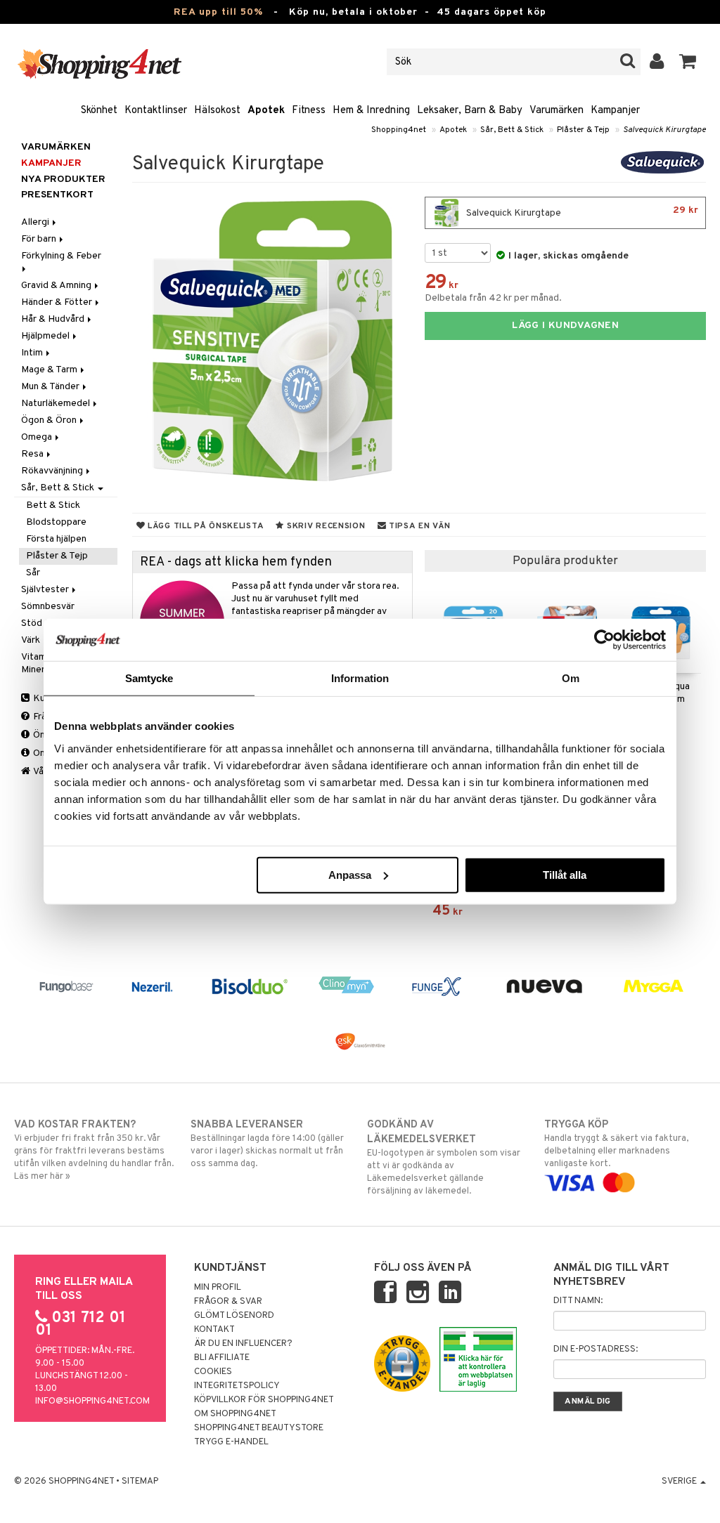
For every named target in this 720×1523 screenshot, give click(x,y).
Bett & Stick (53, 505)
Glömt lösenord (234, 1315)
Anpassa (349, 874)
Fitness (309, 110)
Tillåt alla (564, 874)
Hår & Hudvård (53, 319)
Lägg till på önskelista (204, 526)
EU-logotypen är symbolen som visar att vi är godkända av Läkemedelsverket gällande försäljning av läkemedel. (443, 1157)
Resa (33, 454)
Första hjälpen (56, 539)
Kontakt (214, 1329)
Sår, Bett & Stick (512, 130)
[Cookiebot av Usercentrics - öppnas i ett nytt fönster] (604, 640)
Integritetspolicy (237, 1386)
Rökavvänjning (53, 471)
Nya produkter (63, 179)
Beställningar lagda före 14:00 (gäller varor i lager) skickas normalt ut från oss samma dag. (267, 1144)
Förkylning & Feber (62, 256)
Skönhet (99, 110)
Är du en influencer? (243, 1343)
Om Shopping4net (235, 1414)
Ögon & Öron (50, 420)
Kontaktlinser (155, 110)
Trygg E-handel (231, 1442)
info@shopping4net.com (92, 1401)
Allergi (36, 222)
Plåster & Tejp (583, 130)
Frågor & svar (228, 1301)
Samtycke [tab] (149, 678)
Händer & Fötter (57, 302)
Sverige (680, 1481)
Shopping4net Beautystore (258, 1428)
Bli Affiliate (222, 1358)
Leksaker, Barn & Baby (469, 110)
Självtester (46, 590)
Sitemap (140, 1481)
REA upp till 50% (218, 12)
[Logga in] (657, 61)
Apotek (266, 110)
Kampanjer (615, 110)
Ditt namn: (578, 1301)
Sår (33, 573)
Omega (37, 437)
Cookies (213, 1372)
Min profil (217, 1287)
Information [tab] (360, 678)
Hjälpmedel (46, 336)
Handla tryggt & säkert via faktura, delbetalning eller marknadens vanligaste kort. (616, 1144)
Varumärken (556, 110)
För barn (39, 239)
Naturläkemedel (56, 404)
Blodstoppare (56, 522)
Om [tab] (570, 678)
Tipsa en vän (418, 526)
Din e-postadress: (595, 1349)
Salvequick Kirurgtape (664, 130)
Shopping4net (398, 130)
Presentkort (57, 195)
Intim (33, 353)
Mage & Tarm (50, 370)
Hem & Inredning (371, 110)
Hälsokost (217, 110)
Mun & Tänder (51, 387)
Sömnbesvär (48, 607)
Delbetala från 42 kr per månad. (493, 298)
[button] (688, 61)
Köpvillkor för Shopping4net (264, 1400)
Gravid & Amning (57, 286)
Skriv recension (324, 526)
